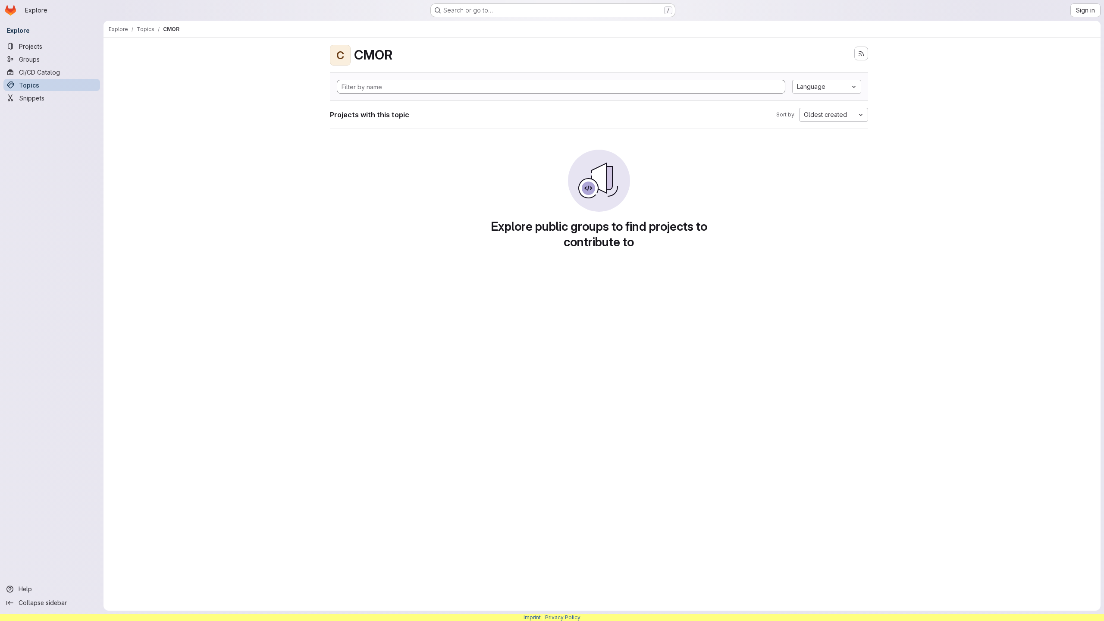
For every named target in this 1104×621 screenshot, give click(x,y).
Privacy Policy (562, 617)
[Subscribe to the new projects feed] (861, 53)
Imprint (532, 617)
